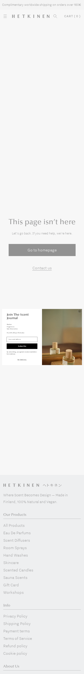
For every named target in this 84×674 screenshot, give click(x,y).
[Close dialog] (79, 311)
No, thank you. (22, 359)
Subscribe (22, 346)
